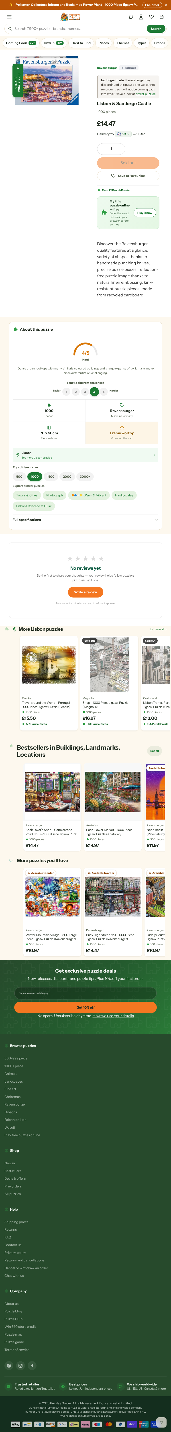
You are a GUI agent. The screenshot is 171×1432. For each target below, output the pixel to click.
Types (141, 43)
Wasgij (9, 1127)
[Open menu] (9, 17)
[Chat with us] (131, 17)
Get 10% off (86, 1007)
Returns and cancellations (24, 1260)
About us (11, 1303)
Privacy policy (15, 1252)
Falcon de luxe (15, 1120)
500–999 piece (15, 1058)
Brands (159, 43)
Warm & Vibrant (94, 495)
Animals (10, 1073)
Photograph (54, 495)
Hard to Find (81, 43)
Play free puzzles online (22, 1135)
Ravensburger (107, 67)
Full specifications (27, 520)
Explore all (158, 629)
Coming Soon (20, 43)
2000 (67, 477)
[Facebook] (8, 1365)
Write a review (85, 592)
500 (19, 477)
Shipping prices (16, 1222)
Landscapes (13, 1081)
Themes (123, 43)
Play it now (144, 212)
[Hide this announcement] (166, 4)
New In (53, 43)
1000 (35, 477)
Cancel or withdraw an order (26, 1268)
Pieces (104, 43)
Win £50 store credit (20, 1326)
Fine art (10, 1089)
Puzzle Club (13, 1319)
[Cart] (162, 17)
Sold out (128, 162)
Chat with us (14, 1275)
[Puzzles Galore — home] (70, 17)
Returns (10, 1229)
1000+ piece (13, 1066)
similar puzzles (145, 94)
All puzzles (12, 1194)
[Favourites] (151, 17)
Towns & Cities (26, 495)
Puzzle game (14, 1342)
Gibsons (10, 1112)
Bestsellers (12, 1171)
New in (9, 1163)
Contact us (12, 1245)
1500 (51, 477)
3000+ (85, 477)
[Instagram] (20, 1365)
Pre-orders (13, 1186)
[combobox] (79, 29)
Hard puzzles (124, 495)
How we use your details (113, 1016)
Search (156, 29)
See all (156, 752)
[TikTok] (32, 1365)
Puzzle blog (13, 1311)
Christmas (12, 1097)
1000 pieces (106, 112)
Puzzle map (13, 1334)
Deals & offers (15, 1178)
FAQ (7, 1237)
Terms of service (16, 1350)
